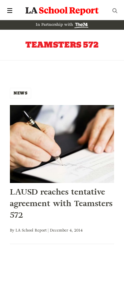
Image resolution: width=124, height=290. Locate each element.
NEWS (20, 93)
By (13, 230)
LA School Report (62, 10)
